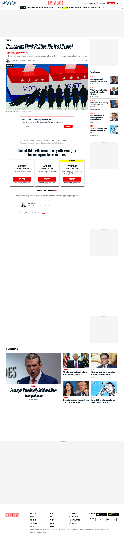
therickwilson (32, 205)
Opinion (71, 8)
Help (54, 529)
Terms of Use (41, 129)
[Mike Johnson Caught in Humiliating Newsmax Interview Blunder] (114, 120)
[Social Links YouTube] (107, 520)
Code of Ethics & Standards (69, 529)
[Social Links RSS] (111, 520)
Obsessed (52, 8)
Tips (41, 529)
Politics (65, 8)
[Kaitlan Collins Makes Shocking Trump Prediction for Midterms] (114, 107)
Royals (59, 8)
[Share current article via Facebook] (74, 60)
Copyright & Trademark (101, 529)
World (52, 520)
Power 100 (78, 8)
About (32, 529)
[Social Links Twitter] (100, 520)
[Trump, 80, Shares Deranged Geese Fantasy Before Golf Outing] (114, 133)
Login (55, 191)
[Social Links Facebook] (96, 520)
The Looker (39, 8)
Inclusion (80, 529)
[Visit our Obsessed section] (15, 3)
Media (46, 8)
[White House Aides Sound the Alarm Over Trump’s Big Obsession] (114, 94)
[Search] (122, 8)
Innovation (86, 8)
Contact (36, 529)
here (43, 213)
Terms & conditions (88, 529)
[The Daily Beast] (56, 3)
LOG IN (119, 3)
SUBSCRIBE (110, 3)
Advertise (49, 529)
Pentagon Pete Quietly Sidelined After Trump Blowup (33, 393)
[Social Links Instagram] (104, 520)
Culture (52, 523)
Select (22, 179)
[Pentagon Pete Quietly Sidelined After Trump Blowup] (114, 83)
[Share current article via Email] (82, 60)
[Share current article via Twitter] (78, 60)
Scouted (101, 8)
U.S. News (94, 8)
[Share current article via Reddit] (86, 60)
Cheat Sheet (31, 8)
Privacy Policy (49, 129)
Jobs (44, 529)
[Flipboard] (115, 520)
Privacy (58, 529)
